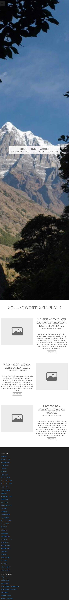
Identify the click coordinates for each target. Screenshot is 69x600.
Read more (51, 352)
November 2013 (6, 521)
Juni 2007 (4, 564)
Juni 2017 (4, 493)
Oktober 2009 (5, 548)
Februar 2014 (5, 514)
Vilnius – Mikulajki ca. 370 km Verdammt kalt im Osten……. (52, 322)
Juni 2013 (4, 527)
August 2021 (5, 465)
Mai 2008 (4, 554)
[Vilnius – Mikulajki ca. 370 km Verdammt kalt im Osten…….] (17, 331)
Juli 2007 (4, 561)
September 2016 (6, 496)
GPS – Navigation (6, 598)
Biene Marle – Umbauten (9, 589)
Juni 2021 (4, 468)
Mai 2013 (4, 530)
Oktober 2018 (5, 490)
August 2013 (5, 524)
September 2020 (6, 481)
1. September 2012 (13, 370)
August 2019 (5, 487)
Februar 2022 (5, 459)
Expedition (4, 592)
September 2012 (6, 539)
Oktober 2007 (5, 558)
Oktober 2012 (5, 536)
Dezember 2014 (6, 505)
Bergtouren (5, 583)
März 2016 (4, 499)
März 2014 (4, 511)
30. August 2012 (48, 415)
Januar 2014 (5, 518)
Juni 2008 (4, 551)
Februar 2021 (5, 478)
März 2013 (4, 533)
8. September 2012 (48, 328)
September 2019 (6, 484)
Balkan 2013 (5, 580)
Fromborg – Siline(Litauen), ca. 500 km (51, 409)
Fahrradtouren (6, 595)
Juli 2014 (4, 508)
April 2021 (4, 474)
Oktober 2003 (5, 570)
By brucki (58, 328)
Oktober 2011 (5, 545)
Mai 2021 (4, 471)
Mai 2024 (4, 456)
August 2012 (5, 542)
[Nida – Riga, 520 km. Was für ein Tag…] (52, 376)
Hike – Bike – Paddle (34, 149)
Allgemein (4, 577)
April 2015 (4, 502)
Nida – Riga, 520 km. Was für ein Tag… (17, 366)
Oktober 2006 (5, 567)
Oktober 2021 (5, 462)
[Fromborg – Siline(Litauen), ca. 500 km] (17, 418)
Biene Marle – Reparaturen (10, 586)
